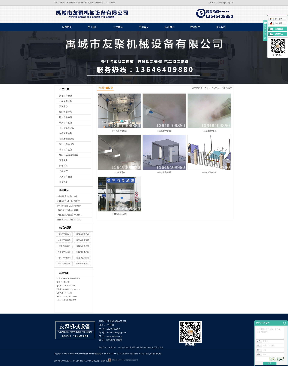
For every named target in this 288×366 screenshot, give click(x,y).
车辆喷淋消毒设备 (209, 172)
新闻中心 (169, 27)
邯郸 (133, 348)
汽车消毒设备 (65, 101)
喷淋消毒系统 (65, 123)
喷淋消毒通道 (65, 117)
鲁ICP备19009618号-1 (63, 361)
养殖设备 (63, 182)
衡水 (161, 348)
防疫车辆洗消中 (82, 264)
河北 (120, 348)
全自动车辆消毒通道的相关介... (69, 215)
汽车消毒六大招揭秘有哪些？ (69, 201)
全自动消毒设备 (66, 128)
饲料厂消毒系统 (64, 234)
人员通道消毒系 (64, 240)
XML (232, 3)
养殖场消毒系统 (82, 246)
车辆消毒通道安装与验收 (67, 196)
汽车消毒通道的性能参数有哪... (69, 206)
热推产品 (102, 348)
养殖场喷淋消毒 (82, 258)
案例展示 (144, 27)
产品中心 (118, 27)
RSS (227, 3)
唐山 (124, 348)
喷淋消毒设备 (65, 112)
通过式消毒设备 (66, 144)
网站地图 (220, 3)
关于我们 (92, 27)
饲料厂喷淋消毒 (64, 258)
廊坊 (146, 348)
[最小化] (284, 323)
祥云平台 (87, 361)
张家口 (156, 348)
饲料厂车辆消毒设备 (68, 155)
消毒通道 (63, 166)
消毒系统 (63, 171)
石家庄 (150, 348)
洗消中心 (63, 106)
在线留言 (195, 27)
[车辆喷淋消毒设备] (209, 152)
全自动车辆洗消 (64, 264)
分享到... (279, 34)
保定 (142, 348)
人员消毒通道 (65, 177)
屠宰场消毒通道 (82, 240)
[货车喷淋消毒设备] (164, 152)
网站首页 (67, 27)
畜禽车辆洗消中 (64, 252)
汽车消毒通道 (65, 96)
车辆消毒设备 (65, 133)
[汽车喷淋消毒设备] (119, 110)
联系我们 (221, 27)
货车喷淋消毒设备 (164, 172)
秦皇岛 (128, 348)
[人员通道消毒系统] (209, 110)
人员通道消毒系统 (209, 131)
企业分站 (211, 3)
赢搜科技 (104, 361)
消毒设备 (63, 160)
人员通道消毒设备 (164, 131)
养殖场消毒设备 (66, 139)
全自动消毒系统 (82, 252)
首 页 (207, 88)
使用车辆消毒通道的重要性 (68, 210)
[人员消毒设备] (119, 152)
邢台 (138, 348)
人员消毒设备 (119, 172)
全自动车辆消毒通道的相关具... (69, 220)
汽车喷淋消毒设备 (119, 131)
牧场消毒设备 (65, 150)
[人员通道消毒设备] (164, 110)
